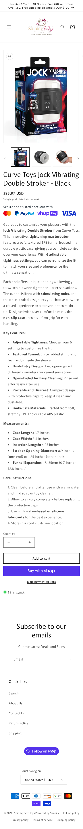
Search (14, 693)
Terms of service (43, 819)
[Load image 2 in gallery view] (41, 157)
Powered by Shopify (47, 813)
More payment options (41, 581)
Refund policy (71, 813)
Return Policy (18, 723)
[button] (9, 27)
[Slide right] (78, 158)
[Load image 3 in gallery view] (62, 157)
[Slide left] (5, 158)
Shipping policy (66, 819)
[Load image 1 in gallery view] (20, 157)
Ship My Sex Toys (24, 813)
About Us (15, 703)
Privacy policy (20, 819)
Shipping (8, 199)
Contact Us (17, 713)
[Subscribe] (69, 659)
